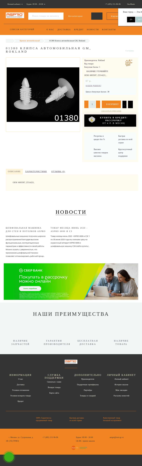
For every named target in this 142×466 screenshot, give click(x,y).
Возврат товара (54, 387)
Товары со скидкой (88, 396)
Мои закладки (121, 390)
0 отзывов (129, 51)
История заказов (121, 385)
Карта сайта (54, 393)
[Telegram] (112, 441)
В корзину (112, 104)
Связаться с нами (54, 382)
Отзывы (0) (58, 172)
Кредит (79, 29)
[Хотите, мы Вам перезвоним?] (9, 457)
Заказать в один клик (111, 111)
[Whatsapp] (108, 440)
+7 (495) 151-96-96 (50, 437)
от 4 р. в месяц (113, 120)
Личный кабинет (121, 379)
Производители (87, 379)
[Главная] (9, 41)
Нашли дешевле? (93, 86)
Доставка (64, 29)
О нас (50, 29)
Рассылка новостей (121, 396)
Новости (93, 29)
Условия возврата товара (20, 396)
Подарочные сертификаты (88, 385)
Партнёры (88, 390)
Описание (14, 172)
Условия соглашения (20, 390)
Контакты (109, 29)
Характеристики (36, 172)
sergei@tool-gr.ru (117, 437)
